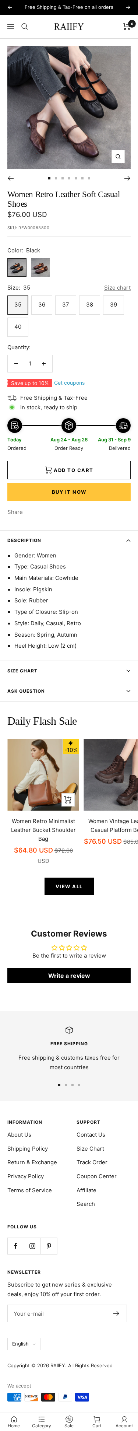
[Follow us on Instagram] (32, 1246)
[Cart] (127, 26)
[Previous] (10, 178)
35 (17, 304)
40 (17, 326)
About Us (19, 1134)
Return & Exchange (32, 1162)
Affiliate (86, 1190)
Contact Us (91, 1134)
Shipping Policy (27, 1148)
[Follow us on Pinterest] (48, 1246)
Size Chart (22, 670)
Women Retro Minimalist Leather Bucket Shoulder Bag (43, 830)
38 (89, 304)
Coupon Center (97, 1176)
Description (24, 540)
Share (15, 511)
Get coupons (69, 382)
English (20, 1344)
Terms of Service (29, 1190)
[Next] (127, 178)
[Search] (24, 26)
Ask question (26, 691)
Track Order (92, 1162)
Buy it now (69, 492)
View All (69, 886)
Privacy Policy (25, 1176)
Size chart (117, 287)
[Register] (116, 1313)
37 (65, 304)
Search (86, 1203)
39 (113, 304)
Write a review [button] (69, 975)
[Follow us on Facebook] (15, 1246)
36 (41, 304)
